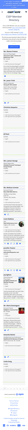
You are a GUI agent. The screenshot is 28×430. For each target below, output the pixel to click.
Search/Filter (14, 46)
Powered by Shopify (14, 422)
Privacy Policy (14, 403)
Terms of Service (14, 401)
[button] (25, 1)
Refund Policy (14, 405)
